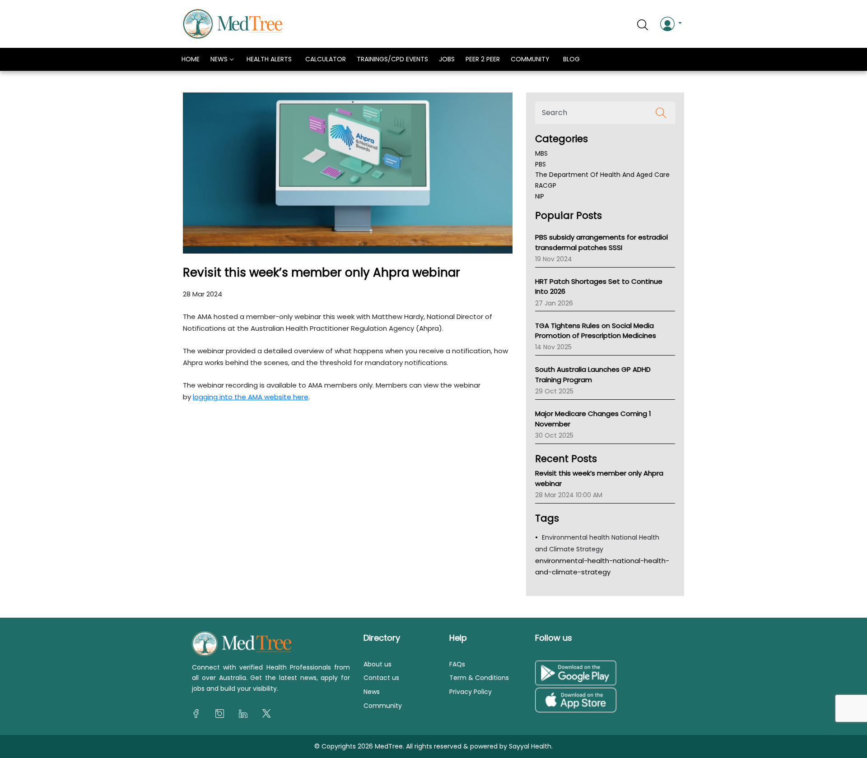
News (219, 59)
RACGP (545, 185)
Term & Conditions (479, 678)
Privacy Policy (470, 691)
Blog (571, 59)
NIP (539, 196)
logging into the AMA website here (250, 397)
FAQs (457, 664)
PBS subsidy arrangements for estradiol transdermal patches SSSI (601, 242)
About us (378, 664)
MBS (541, 153)
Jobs (447, 59)
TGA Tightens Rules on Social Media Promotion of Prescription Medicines (595, 331)
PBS (540, 164)
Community (530, 59)
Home (191, 59)
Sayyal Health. (530, 746)
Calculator (325, 59)
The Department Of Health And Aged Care (602, 175)
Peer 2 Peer (483, 59)
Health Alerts (269, 59)
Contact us (381, 678)
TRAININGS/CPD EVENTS (392, 59)
